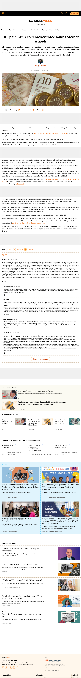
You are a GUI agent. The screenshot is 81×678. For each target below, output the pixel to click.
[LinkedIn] (13, 667)
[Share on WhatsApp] (7, 249)
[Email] (17, 667)
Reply (5, 281)
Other (57, 30)
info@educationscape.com (53, 670)
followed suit (20, 184)
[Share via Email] (21, 249)
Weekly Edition (47, 30)
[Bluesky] (10, 667)
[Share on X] (14, 249)
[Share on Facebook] (10, 249)
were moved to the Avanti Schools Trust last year (50, 133)
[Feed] (3, 667)
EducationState (8, 286)
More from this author (40, 67)
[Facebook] (6, 667)
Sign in (64, 13)
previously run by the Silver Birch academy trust (28, 223)
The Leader (35, 30)
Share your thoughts (40, 359)
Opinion (16, 30)
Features (25, 30)
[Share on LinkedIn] (18, 249)
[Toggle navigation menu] (3, 13)
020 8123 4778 (51, 668)
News (3, 30)
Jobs (9, 30)
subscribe (74, 13)
